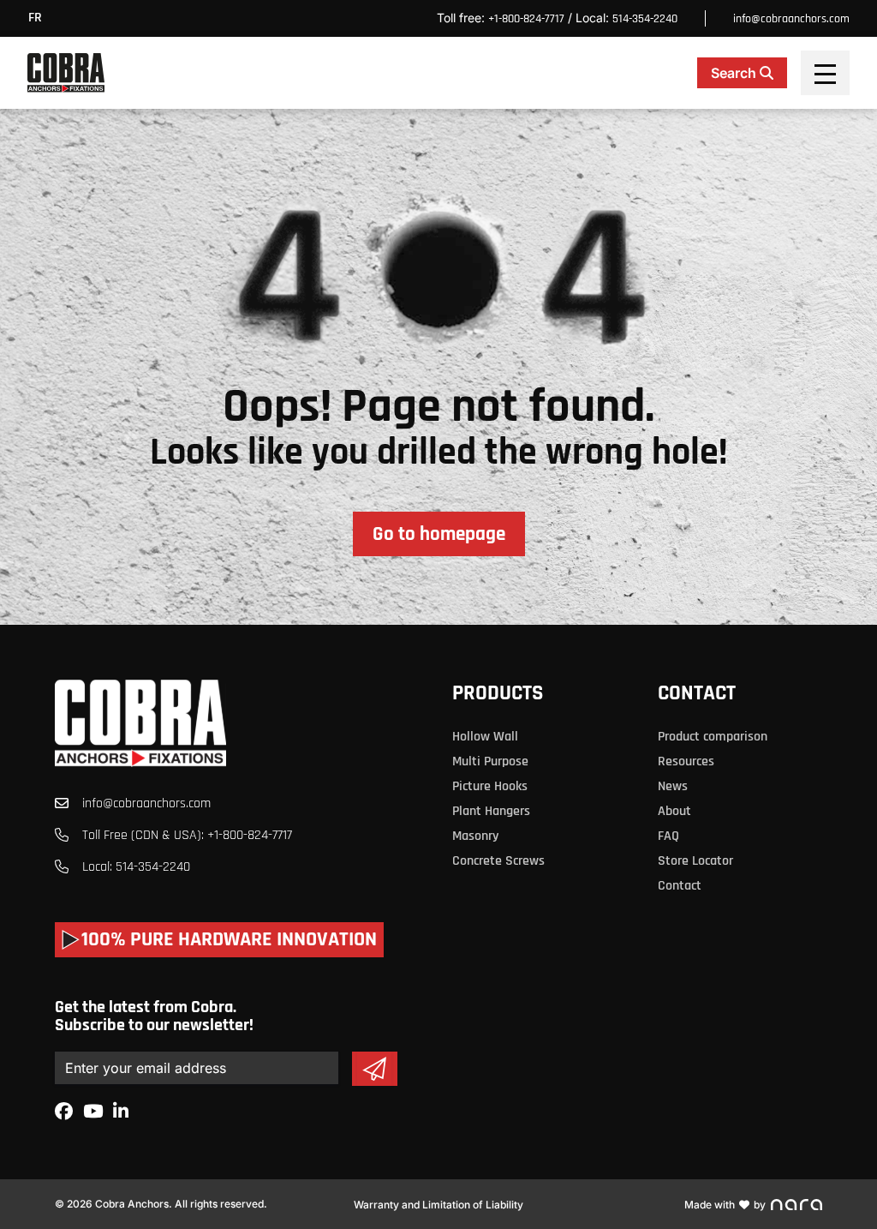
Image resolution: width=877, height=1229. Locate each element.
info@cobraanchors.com (791, 19)
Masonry (475, 836)
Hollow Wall (485, 737)
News (673, 786)
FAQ (668, 836)
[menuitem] (39, 18)
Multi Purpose (490, 761)
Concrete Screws (498, 861)
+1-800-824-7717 (526, 19)
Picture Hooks (490, 786)
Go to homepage (439, 534)
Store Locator (695, 861)
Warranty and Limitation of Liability (438, 1204)
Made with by (725, 1204)
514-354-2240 (644, 19)
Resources (686, 761)
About (674, 811)
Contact (697, 693)
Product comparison (712, 737)
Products (497, 693)
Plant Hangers (491, 811)
